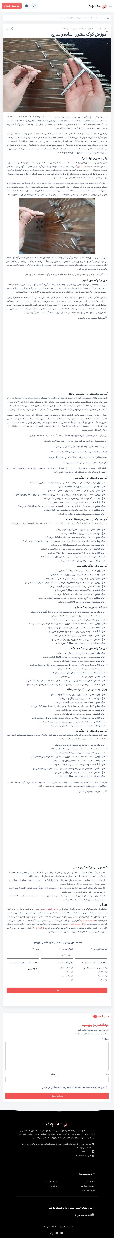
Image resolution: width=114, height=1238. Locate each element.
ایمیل (53, 1074)
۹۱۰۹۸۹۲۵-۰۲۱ (38, 928)
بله (68, 980)
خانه (104, 18)
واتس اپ (66, 976)
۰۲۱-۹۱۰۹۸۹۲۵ (85, 1151)
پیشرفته (100, 980)
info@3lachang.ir (83, 1155)
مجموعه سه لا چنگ (86, 920)
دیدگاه (105, 1039)
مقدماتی (100, 972)
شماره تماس (66, 949)
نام (107, 1074)
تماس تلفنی (65, 968)
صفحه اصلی (90, 1181)
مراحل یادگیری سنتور (49, 909)
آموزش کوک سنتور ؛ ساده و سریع (72, 18)
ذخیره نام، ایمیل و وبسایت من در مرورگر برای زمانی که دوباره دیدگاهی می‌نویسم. (73, 1087)
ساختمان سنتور (84, 166)
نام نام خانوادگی (99, 949)
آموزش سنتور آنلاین (78, 924)
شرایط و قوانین (88, 1190)
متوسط (101, 976)
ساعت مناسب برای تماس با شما (24, 963)
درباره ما (54, 1186)
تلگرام (67, 972)
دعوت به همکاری (88, 1186)
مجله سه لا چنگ (93, 18)
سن (36, 949)
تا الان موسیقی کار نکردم (94, 968)
